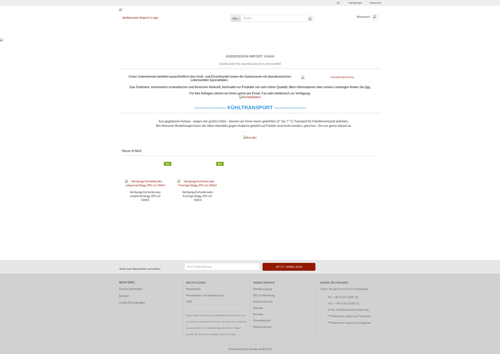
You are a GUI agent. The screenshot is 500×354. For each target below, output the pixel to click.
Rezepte (258, 314)
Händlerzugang (262, 288)
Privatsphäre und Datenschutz (204, 295)
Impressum (193, 288)
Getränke (179, 33)
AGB (189, 301)
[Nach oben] (489, 348)
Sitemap (258, 307)
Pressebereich (262, 320)
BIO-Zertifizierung (264, 295)
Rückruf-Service (263, 301)
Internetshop (236, 349)
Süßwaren (253, 33)
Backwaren (127, 33)
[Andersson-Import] (172, 17)
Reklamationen (262, 326)
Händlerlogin (354, 3)
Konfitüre (198, 33)
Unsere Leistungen (131, 288)
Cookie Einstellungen (132, 302)
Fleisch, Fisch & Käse (153, 33)
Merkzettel (375, 3)
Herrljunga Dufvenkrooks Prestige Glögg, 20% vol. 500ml (197, 196)
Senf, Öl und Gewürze (225, 33)
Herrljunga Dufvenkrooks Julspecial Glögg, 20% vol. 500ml (145, 196)
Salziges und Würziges (282, 33)
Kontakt (124, 296)
